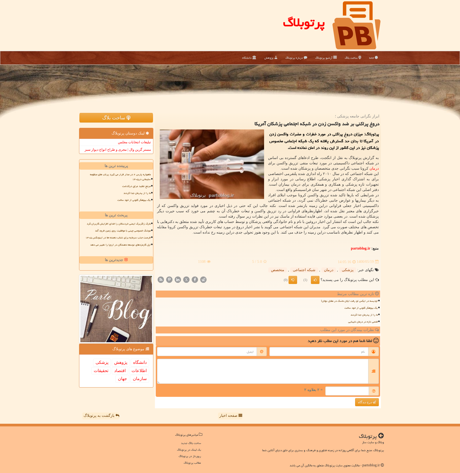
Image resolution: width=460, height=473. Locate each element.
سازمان (140, 378)
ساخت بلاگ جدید (191, 443)
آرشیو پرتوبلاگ (324, 57)
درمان (374, 168)
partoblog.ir (360, 248)
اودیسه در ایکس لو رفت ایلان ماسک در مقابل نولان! (349, 301)
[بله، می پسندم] (315, 280)
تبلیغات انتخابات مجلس (134, 142)
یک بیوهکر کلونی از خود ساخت (361, 308)
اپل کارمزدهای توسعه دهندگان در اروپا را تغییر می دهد (120, 244)
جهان (122, 378)
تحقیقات (101, 370)
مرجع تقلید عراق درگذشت (136, 186)
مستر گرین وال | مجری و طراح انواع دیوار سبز (118, 150)
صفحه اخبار (229, 416)
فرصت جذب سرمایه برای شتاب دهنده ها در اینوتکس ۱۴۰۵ (118, 237)
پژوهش (269, 57)
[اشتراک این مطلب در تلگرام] (203, 279)
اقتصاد (120, 370)
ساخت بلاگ (351, 57)
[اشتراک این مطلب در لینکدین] (178, 279)
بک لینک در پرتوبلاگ (189, 449)
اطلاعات (139, 370)
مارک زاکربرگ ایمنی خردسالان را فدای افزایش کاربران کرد (119, 223)
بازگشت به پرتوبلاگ (100, 416)
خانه (372, 57)
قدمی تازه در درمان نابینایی (363, 321)
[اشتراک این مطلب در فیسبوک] (195, 279)
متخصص (277, 270)
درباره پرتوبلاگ (294, 57)
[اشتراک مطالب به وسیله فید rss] (161, 279)
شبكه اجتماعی (304, 270)
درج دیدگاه (365, 402)
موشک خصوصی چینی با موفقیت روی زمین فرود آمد (123, 230)
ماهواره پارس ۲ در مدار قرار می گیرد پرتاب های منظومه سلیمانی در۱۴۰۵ (120, 177)
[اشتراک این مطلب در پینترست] (169, 279)
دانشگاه (247, 57)
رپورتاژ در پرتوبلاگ (190, 456)
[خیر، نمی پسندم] (293, 280)
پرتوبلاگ (304, 22)
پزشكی (348, 270)
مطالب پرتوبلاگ (192, 463)
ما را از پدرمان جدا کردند (364, 314)
